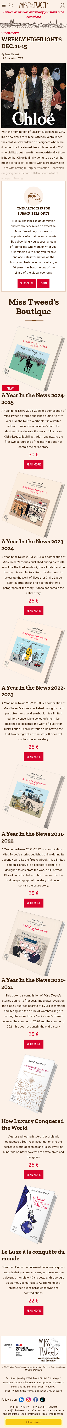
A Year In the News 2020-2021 (33, 983)
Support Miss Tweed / (51, 1382)
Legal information (30, 1413)
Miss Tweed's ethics (52, 1413)
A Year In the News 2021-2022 (33, 837)
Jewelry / (22, 1378)
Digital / (44, 1378)
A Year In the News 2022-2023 (33, 691)
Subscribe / (42, 1390)
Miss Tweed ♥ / (47, 1386)
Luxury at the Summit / (24, 1386)
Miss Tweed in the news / (20, 1390)
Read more (33, 464)
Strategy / (55, 1378)
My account (55, 1390)
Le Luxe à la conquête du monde (33, 1255)
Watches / (33, 1378)
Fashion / (11, 1378)
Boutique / (9, 1382)
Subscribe (27, 283)
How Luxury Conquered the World (32, 1124)
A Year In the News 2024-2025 (33, 398)
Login (43, 283)
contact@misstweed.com (16, 1410)
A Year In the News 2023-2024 (33, 545)
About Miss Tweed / (27, 1382)
